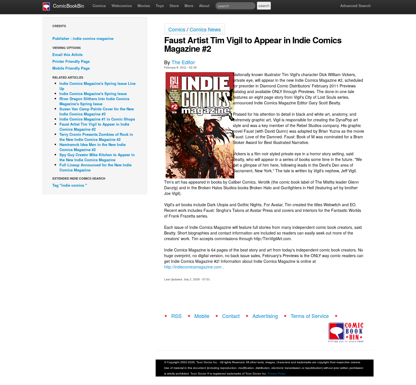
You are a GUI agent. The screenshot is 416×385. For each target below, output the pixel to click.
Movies (144, 5)
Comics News (205, 29)
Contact (231, 315)
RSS (176, 315)
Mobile (201, 315)
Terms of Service (310, 315)
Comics (99, 5)
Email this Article (67, 54)
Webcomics (121, 5)
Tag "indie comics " (69, 185)
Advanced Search (355, 5)
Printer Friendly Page (71, 61)
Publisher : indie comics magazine (82, 38)
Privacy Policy (277, 373)
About (204, 5)
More (189, 5)
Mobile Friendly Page (71, 68)
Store (174, 5)
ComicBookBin (67, 5)
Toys (160, 5)
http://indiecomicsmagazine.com (193, 267)
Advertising (265, 315)
